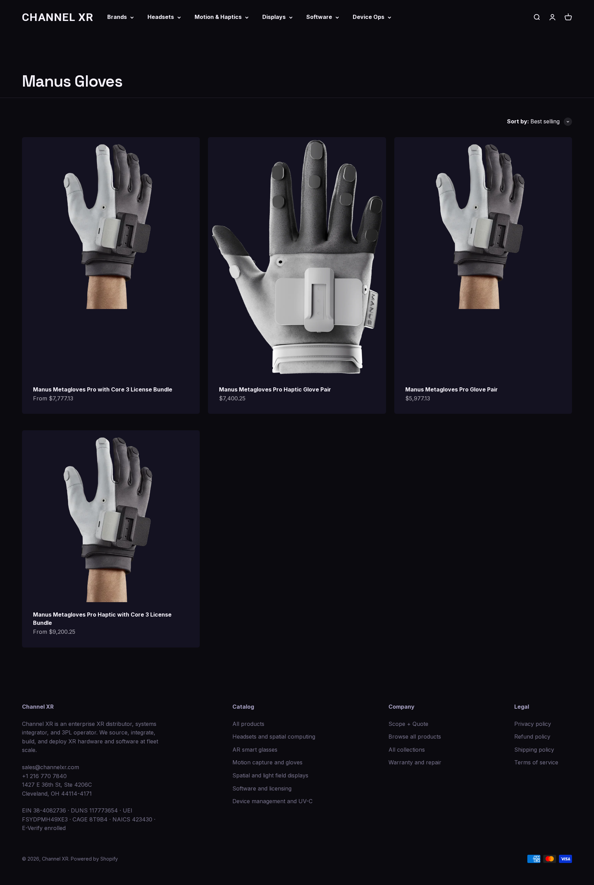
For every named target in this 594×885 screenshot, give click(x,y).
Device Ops (368, 16)
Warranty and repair (414, 762)
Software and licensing (262, 788)
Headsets (160, 16)
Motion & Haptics (218, 16)
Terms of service (536, 762)
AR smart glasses (254, 749)
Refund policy (532, 736)
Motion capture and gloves (267, 762)
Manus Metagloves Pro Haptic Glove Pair (275, 389)
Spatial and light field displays (270, 775)
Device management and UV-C (272, 801)
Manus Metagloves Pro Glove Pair (451, 389)
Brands (117, 16)
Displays (274, 16)
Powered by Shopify (94, 859)
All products (248, 723)
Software (319, 16)
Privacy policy (532, 723)
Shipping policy (534, 749)
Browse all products (414, 736)
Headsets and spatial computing (273, 736)
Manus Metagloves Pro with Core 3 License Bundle (102, 389)
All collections (406, 749)
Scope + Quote (408, 723)
